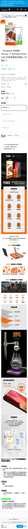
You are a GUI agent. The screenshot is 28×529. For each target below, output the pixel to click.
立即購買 (20, 526)
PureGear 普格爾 (10, 74)
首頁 (3, 14)
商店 (6, 14)
